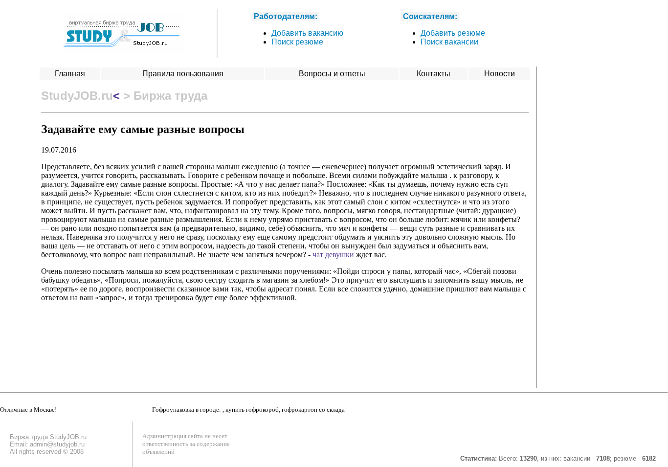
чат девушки (333, 254)
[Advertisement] (586, 213)
